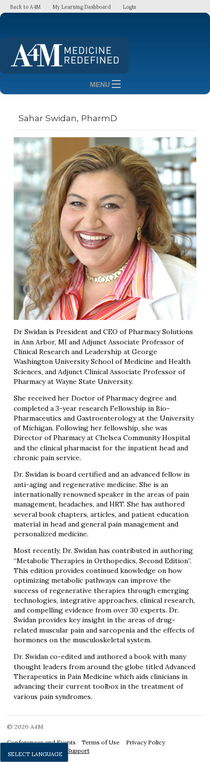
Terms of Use (101, 742)
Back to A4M (25, 6)
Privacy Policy (145, 742)
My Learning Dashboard (82, 6)
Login (129, 6)
